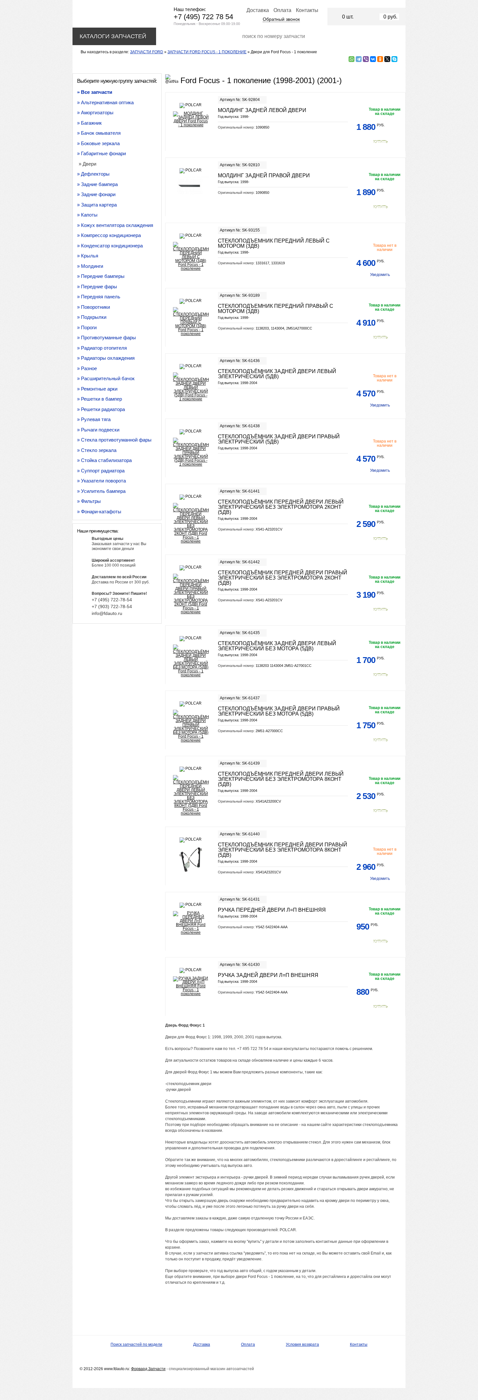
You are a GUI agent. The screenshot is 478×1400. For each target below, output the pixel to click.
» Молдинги (90, 266)
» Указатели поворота (101, 480)
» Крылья (87, 255)
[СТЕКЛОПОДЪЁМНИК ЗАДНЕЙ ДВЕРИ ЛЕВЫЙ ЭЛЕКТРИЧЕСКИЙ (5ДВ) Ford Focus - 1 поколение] (191, 386)
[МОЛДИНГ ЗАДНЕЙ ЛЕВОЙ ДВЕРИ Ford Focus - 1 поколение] (191, 119)
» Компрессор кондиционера (109, 235)
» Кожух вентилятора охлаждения (115, 225)
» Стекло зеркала (96, 450)
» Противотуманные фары (106, 337)
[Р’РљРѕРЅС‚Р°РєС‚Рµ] (373, 59)
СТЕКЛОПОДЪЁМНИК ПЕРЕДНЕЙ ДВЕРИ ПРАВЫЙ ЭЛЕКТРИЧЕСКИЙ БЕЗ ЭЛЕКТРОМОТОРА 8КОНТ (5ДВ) (282, 850)
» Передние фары (97, 286)
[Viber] (366, 59)
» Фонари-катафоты (99, 511)
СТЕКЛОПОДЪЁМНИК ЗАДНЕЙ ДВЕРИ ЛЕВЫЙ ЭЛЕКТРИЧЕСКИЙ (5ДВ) (277, 374)
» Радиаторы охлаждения (106, 358)
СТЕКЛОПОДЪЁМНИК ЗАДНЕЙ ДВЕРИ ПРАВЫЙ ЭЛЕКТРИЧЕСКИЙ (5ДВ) (279, 439)
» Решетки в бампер (99, 399)
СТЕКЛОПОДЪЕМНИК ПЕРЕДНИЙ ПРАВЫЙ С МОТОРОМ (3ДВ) (275, 308)
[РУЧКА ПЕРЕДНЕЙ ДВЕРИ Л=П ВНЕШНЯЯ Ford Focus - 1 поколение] (191, 922)
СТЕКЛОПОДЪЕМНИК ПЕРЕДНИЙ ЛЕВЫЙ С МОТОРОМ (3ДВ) (274, 243)
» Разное (87, 368)
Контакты (307, 10)
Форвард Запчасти (148, 1369)
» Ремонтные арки (97, 389)
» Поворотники (93, 307)
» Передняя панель (98, 296)
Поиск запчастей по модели (136, 1344)
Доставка (257, 10)
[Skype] (394, 59)
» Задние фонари (96, 194)
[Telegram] (359, 59)
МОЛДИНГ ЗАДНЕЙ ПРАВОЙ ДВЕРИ (264, 175)
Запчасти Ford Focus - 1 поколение (206, 52)
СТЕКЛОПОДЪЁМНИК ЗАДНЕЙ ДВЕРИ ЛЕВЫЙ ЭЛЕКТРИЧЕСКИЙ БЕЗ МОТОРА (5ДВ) (277, 646)
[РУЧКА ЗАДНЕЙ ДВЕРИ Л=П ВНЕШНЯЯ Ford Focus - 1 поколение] (191, 986)
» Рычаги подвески (98, 429)
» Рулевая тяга (94, 419)
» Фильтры (89, 501)
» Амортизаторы (95, 112)
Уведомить (380, 274)
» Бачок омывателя (99, 133)
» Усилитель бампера (101, 491)
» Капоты (87, 215)
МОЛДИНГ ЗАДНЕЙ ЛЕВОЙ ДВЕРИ (262, 110)
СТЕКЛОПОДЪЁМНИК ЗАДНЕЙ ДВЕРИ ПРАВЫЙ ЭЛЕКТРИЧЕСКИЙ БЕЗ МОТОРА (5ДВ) (279, 711)
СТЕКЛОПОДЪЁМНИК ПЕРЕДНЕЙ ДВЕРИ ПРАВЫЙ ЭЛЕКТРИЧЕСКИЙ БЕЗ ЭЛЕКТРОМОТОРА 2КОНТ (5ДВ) (282, 578)
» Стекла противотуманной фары (114, 440)
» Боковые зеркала (98, 143)
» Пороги (87, 327)
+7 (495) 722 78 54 (203, 17)
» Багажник (89, 123)
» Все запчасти (94, 92)
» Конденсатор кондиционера (110, 245)
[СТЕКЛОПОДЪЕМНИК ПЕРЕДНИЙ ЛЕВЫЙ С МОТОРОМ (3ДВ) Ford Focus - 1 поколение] (191, 256)
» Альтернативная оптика (105, 102)
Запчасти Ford (146, 52)
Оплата (282, 10)
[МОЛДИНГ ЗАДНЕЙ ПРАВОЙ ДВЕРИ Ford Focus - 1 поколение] (191, 186)
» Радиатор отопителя (102, 348)
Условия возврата (302, 1344)
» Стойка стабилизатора (104, 460)
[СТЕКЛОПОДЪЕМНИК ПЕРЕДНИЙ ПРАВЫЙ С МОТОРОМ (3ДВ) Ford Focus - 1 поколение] (191, 321)
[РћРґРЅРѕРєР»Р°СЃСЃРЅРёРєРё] (380, 59)
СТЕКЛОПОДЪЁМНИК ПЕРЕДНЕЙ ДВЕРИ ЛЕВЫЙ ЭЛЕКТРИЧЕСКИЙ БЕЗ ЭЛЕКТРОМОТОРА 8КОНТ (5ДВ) (281, 779)
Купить (380, 142)
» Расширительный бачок (106, 378)
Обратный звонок (281, 19)
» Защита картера (97, 204)
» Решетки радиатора (101, 409)
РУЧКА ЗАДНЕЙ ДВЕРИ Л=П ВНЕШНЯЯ (268, 975)
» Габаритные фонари (101, 153)
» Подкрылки (91, 317)
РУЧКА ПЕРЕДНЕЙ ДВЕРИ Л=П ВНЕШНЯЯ (272, 910)
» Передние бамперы (101, 276)
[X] (387, 59)
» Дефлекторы (93, 174)
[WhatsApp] (351, 59)
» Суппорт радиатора (101, 470)
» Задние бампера (97, 184)
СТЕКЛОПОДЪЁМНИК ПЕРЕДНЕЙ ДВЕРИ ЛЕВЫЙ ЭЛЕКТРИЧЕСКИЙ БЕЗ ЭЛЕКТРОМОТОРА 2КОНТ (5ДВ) (281, 507)
